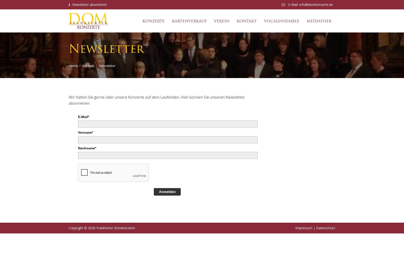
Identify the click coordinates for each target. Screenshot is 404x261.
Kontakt (247, 21)
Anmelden (167, 192)
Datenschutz (325, 228)
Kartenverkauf (189, 21)
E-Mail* (83, 117)
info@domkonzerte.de (316, 4)
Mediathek (319, 21)
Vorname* (85, 132)
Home (73, 66)
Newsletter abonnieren (89, 4)
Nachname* (87, 148)
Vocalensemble (281, 21)
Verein (221, 21)
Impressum (303, 228)
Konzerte (153, 21)
